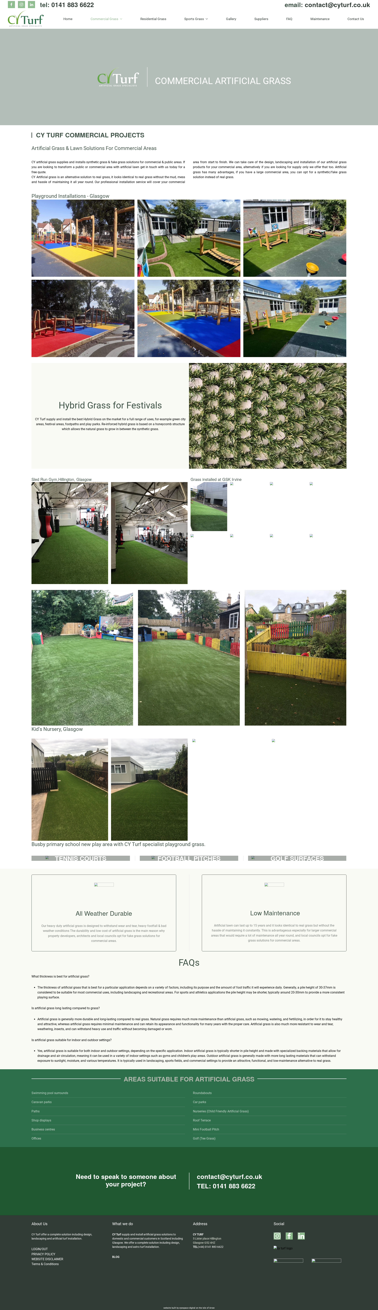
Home (67, 19)
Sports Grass (194, 19)
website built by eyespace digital (179, 1308)
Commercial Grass (104, 19)
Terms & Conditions (45, 1264)
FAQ (289, 19)
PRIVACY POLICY (43, 1254)
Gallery (231, 19)
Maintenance (320, 19)
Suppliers (261, 19)
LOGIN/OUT (40, 1249)
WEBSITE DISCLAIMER (47, 1259)
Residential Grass (153, 19)
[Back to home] (26, 19)
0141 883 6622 (72, 4)
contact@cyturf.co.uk (337, 4)
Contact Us (355, 19)
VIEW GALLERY (83, 238)
